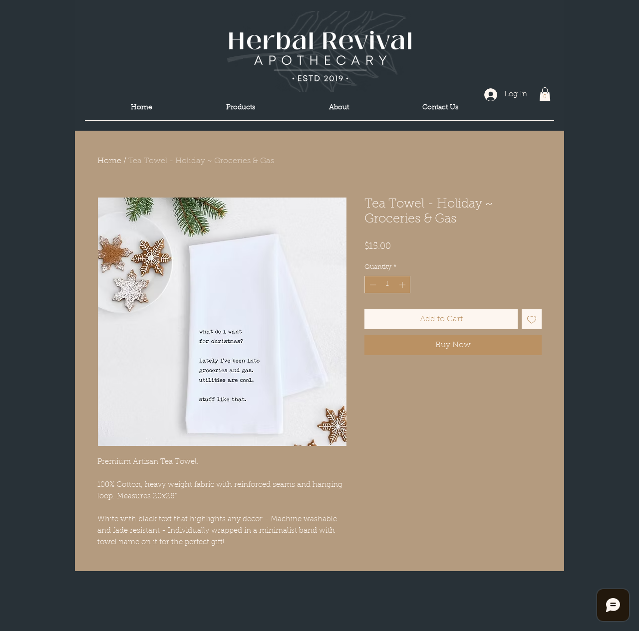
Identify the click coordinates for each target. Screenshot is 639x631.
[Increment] (403, 284)
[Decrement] (372, 284)
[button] (545, 94)
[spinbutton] (387, 284)
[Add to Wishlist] (532, 319)
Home (109, 161)
